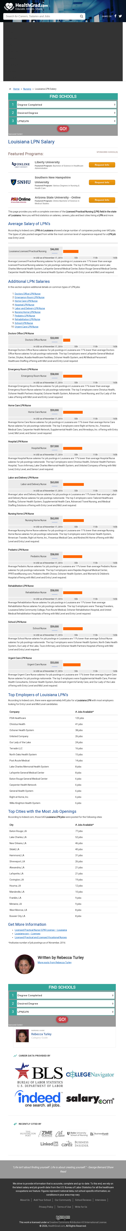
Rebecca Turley (41, 1034)
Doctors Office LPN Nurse (28, 293)
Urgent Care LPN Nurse (26, 326)
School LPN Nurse (24, 323)
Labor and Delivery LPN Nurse (30, 308)
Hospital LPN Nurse (24, 304)
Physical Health (13, 51)
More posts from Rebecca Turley (55, 962)
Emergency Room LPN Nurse (29, 297)
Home (16, 89)
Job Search (11, 58)
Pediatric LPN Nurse (25, 315)
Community (11, 78)
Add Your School (42, 1200)
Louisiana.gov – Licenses (27, 933)
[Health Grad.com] (26, 6)
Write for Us (81, 1207)
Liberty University (47, 162)
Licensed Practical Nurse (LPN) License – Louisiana (41, 930)
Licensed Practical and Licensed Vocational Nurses (41, 937)
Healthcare (10, 25)
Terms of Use (64, 1207)
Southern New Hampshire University (53, 180)
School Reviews (83, 1200)
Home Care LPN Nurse (26, 301)
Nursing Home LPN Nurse (28, 312)
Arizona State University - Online (58, 197)
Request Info (102, 165)
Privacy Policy (46, 1207)
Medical (9, 32)
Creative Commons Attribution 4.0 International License (77, 1222)
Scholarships (11, 64)
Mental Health (12, 38)
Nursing (9, 45)
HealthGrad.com (56, 1226)
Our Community (63, 1200)
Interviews (10, 71)
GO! (63, 128)
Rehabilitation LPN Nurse (27, 319)
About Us (25, 1200)
